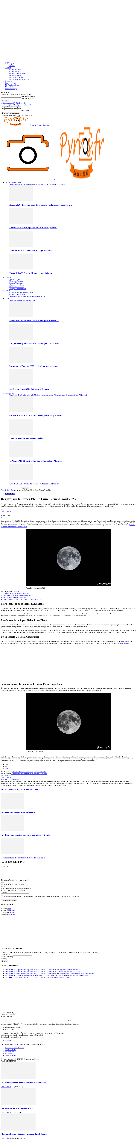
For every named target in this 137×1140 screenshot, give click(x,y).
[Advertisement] (68, 663)
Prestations (8, 81)
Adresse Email (6, 956)
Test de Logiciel (45, 184)
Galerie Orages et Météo (17, 73)
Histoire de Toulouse (16, 281)
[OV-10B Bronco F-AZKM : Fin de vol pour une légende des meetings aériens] (21, 411)
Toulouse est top (14, 279)
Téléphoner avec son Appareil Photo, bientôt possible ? (33, 227)
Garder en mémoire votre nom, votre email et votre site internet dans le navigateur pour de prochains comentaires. (41, 896)
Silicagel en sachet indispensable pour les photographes (75, 973)
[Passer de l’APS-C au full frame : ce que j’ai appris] (21, 269)
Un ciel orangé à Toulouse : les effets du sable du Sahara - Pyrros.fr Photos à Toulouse (34, 975)
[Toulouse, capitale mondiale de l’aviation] (21, 434)
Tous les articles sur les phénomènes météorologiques (27, 296)
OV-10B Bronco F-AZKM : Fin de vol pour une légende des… (36, 415)
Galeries (8, 68)
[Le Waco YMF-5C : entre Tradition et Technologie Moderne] (21, 457)
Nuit (6, 768)
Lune (7, 766)
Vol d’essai (83, 395)
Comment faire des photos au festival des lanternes (23, 858)
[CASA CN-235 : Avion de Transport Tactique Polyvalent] (21, 480)
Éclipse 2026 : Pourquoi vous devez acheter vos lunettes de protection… (40, 205)
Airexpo (15, 395)
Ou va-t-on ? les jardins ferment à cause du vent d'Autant (24, 977)
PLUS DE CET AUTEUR (30, 789)
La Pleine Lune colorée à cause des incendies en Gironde (25, 835)
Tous (11, 184)
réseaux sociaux (123, 643)
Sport (7, 298)
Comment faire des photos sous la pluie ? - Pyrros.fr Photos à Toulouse (29, 970)
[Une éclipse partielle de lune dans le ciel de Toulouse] (18, 1078)
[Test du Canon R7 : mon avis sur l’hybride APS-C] (21, 246)
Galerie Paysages (15, 75)
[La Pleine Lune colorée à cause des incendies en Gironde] (12, 831)
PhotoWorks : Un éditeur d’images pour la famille (29, 772)
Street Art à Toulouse (16, 287)
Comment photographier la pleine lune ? (18, 812)
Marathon (23, 300)
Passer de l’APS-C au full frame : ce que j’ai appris (31, 273)
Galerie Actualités (15, 70)
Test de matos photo (58, 184)
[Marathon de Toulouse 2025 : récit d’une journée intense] (21, 362)
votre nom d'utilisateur (28, 96)
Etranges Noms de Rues (17, 289)
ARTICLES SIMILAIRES (11, 789)
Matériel (12, 66)
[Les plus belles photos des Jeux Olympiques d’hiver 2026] (21, 339)
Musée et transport (40, 395)
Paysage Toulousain (16, 283)
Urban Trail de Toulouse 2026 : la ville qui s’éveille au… (34, 321)
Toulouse (8, 277)
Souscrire (12, 914)
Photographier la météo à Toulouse (68, 970)
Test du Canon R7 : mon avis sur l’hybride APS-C (31, 250)
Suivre (12, 911)
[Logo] (28, 179)
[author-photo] (7, 776)
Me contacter (9, 87)
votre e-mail (25, 111)
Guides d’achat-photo (20, 184)
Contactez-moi (6, 1040)
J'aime (9, 909)
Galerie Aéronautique (16, 77)
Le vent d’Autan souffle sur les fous (79, 975)
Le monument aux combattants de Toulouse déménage (29, 774)
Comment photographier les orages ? (21, 292)
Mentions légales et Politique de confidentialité (16, 105)
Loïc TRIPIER (6, 511)
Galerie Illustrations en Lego (19, 79)
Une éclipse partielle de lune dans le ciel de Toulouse (23, 1082)
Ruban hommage (11, 89)
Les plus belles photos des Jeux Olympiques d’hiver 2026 (34, 343)
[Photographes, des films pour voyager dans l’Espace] (18, 1130)
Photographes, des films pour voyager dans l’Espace (24, 1134)
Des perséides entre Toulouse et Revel (17, 1108)
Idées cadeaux (32, 184)
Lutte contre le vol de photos (14, 1048)
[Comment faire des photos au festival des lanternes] (12, 854)
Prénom (4, 959)
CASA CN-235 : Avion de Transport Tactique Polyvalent (34, 484)
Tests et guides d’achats (13, 182)
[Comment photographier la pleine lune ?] (12, 808)
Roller (29, 300)
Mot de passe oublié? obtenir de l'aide (13, 103)
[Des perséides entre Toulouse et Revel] (18, 1104)
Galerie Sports (14, 71)
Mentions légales (10, 1055)
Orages (7, 291)
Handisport (16, 300)
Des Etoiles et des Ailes (26, 395)
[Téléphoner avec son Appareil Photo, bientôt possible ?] (21, 223)
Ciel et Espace (11, 490)
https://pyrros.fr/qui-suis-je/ (10, 779)
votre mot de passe (27, 98)
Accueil (7, 62)
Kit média (8, 1053)
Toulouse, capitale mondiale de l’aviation (27, 438)
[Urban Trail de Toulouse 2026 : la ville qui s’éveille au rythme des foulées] (21, 317)
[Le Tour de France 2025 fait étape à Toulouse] (21, 385)
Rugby (33, 300)
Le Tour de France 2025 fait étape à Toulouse (29, 389)
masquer (16, 591)
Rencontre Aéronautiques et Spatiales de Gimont (63, 395)
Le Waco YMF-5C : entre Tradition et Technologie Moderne (35, 461)
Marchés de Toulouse (16, 285)
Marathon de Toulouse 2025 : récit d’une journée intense (34, 366)
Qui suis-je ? (9, 64)
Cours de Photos (10, 83)
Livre (38, 184)
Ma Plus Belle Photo (12, 85)
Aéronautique (9, 393)
